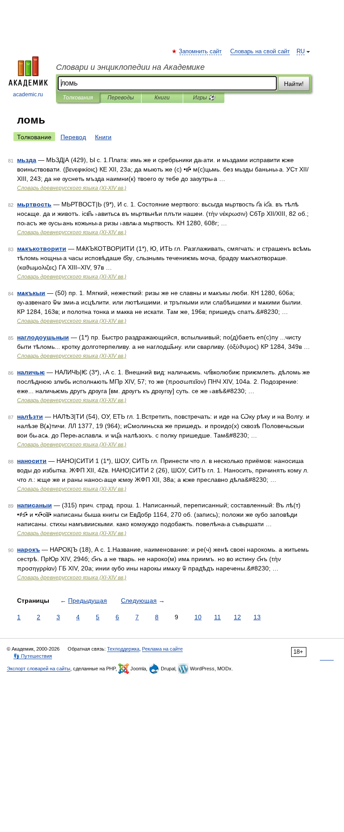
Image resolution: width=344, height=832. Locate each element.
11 (217, 617)
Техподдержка (123, 649)
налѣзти (30, 416)
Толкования (78, 97)
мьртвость (34, 204)
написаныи (34, 505)
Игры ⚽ (204, 97)
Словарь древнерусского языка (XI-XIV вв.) (71, 188)
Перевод (73, 137)
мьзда (26, 159)
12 (237, 617)
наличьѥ (31, 372)
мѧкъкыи (31, 292)
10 (198, 617)
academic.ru (28, 94)
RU (301, 51)
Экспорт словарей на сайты (38, 668)
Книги (162, 97)
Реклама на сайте (162, 649)
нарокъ (28, 549)
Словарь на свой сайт (260, 51)
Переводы (121, 97)
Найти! (294, 83)
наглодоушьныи (43, 337)
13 (257, 617)
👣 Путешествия (32, 656)
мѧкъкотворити (41, 248)
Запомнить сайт (201, 51)
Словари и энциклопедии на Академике (130, 67)
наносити (32, 460)
